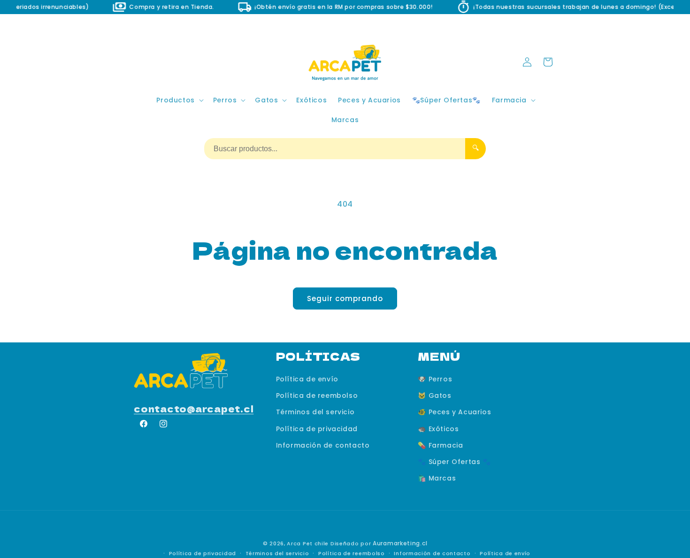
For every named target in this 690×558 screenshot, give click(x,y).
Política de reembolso (317, 395)
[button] (179, 100)
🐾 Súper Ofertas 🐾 (454, 461)
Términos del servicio (315, 412)
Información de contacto (323, 445)
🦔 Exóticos (438, 428)
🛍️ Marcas (437, 478)
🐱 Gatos (434, 395)
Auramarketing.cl (400, 543)
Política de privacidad (317, 428)
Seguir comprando (345, 298)
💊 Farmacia (440, 445)
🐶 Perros (435, 379)
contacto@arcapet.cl (193, 408)
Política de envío (307, 379)
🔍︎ (475, 148)
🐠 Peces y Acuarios (454, 412)
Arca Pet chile (308, 543)
